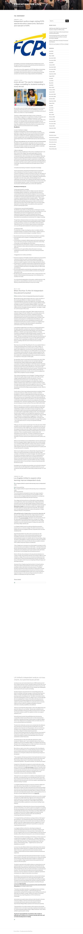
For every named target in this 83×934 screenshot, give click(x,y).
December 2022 (52, 94)
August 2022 (51, 103)
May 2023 (51, 82)
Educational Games (53, 139)
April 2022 (51, 112)
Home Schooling (52, 144)
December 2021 (52, 121)
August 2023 (51, 76)
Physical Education (53, 148)
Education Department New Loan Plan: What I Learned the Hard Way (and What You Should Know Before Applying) (58, 37)
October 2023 (52, 71)
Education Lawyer (52, 135)
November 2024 (52, 60)
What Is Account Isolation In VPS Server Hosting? (58, 44)
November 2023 (52, 69)
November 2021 (52, 123)
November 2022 (52, 96)
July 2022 (51, 105)
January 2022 (52, 119)
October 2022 (52, 98)
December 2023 (52, 67)
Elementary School (53, 142)
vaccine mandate (24, 517)
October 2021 (52, 125)
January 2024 (52, 64)
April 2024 (51, 62)
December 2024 (52, 58)
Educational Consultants (54, 137)
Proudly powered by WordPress (26, 931)
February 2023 (52, 89)
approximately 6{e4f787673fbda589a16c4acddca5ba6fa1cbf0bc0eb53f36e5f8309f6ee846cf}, (30, 885)
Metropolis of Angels (19, 506)
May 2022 (51, 110)
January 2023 (52, 91)
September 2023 (52, 73)
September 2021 (52, 128)
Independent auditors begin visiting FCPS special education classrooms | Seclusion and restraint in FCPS (29, 23)
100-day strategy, (29, 767)
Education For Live (27, 4)
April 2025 (51, 53)
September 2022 (52, 101)
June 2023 (51, 80)
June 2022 (51, 107)
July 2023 (51, 78)
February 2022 (52, 116)
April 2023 (51, 85)
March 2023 (51, 87)
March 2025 (51, 55)
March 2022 (51, 114)
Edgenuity (37, 793)
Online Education (52, 146)
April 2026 (51, 51)
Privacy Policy (16, 931)
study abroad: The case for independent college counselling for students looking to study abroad (29, 84)
